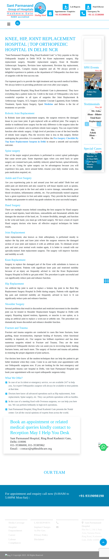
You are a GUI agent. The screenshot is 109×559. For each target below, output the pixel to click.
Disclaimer (39, 539)
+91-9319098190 (91, 496)
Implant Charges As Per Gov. (42, 529)
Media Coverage (16, 523)
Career (12, 535)
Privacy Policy (41, 535)
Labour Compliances (15, 541)
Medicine (48, 104)
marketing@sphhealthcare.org (70, 530)
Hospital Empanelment (15, 529)
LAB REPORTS (42, 523)
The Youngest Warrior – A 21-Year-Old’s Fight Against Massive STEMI (92, 160)
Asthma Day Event (92, 93)
